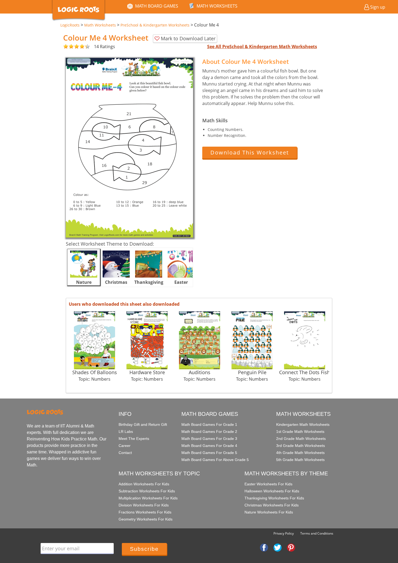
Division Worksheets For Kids (144, 505)
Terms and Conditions (316, 533)
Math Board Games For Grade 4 (209, 445)
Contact (125, 452)
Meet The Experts (134, 438)
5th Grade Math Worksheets (300, 459)
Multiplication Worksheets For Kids (148, 498)
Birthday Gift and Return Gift (143, 424)
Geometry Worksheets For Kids (145, 519)
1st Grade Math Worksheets (300, 431)
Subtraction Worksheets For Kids (147, 491)
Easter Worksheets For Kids (268, 484)
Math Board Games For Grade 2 (209, 431)
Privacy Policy (283, 533)
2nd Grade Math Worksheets (301, 438)
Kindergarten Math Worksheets (303, 424)
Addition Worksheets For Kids (144, 484)
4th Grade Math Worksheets (300, 452)
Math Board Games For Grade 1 (209, 424)
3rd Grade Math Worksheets (300, 445)
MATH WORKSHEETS (217, 6)
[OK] (65, 47)
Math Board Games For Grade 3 (209, 438)
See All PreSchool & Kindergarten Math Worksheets (262, 47)
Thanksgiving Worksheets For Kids (274, 498)
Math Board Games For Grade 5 (209, 452)
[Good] (68, 47)
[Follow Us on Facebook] (264, 547)
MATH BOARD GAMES (156, 6)
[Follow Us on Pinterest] (291, 547)
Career (125, 445)
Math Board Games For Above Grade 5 (215, 459)
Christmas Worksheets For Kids (271, 505)
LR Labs (126, 431)
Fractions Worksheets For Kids (145, 512)
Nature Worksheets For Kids (268, 512)
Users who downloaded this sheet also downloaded (124, 304)
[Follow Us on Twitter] (277, 547)
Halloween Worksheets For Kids (271, 491)
